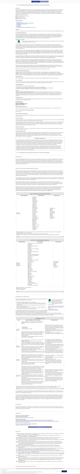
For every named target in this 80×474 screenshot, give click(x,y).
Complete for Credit (44, 1)
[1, (28, 408)
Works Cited (19, 26)
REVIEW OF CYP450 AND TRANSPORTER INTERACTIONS (25, 23)
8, (44, 189)
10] (52, 190)
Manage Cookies (58, 471)
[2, (51, 190)
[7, (43, 189)
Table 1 (26, 190)
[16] (18, 388)
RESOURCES (18, 25)
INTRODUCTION (19, 22)
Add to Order (36, 1)
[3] (26, 175)
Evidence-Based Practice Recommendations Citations (26, 27)
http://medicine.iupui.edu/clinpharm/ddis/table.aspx (24, 417)
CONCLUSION (19, 24)
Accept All (64, 471)
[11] (30, 299)
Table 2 (49, 190)
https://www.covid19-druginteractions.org (23, 424)
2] (26, 163)
